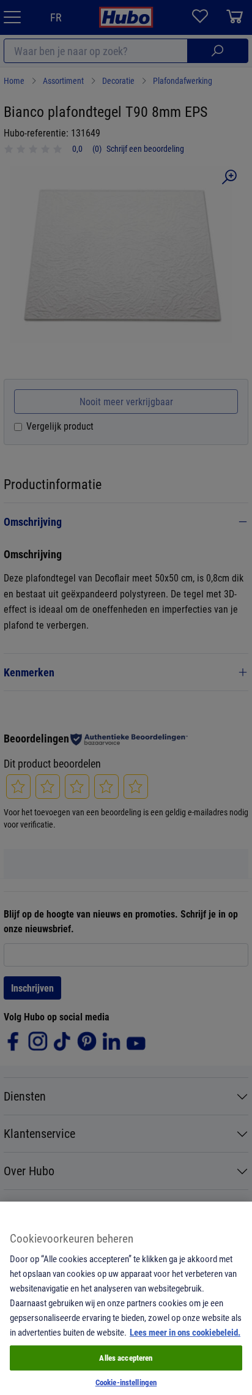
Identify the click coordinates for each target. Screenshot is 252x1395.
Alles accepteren (125, 1357)
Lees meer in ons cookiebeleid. (185, 1332)
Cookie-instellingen (126, 1382)
